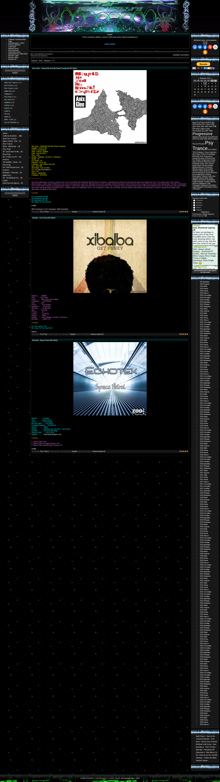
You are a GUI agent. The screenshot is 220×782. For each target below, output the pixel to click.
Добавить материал (181, 55)
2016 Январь (205, 439)
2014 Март (204, 389)
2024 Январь (205, 655)
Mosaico (201, 167)
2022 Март (204, 605)
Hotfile (34, 205)
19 (212, 89)
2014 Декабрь (205, 410)
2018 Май (203, 502)
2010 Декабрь (205, 302)
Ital (200, 180)
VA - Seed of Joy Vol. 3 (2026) (206, 755)
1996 (206, 126)
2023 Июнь (204, 639)
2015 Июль (204, 425)
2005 (198, 126)
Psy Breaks (196, 160)
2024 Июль (204, 668)
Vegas (211, 178)
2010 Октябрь (205, 297)
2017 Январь (205, 466)
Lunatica (207, 181)
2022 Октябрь (205, 621)
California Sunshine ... (10, 136)
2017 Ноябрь (205, 488)
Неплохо (199, 205)
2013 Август (204, 374)
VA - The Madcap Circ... (11, 178)
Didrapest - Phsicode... (11, 172)
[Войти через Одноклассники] (205, 52)
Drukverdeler (208, 169)
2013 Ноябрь (205, 380)
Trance (206, 152)
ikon (193, 174)
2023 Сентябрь (205, 646)
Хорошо (199, 203)
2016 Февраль (205, 441)
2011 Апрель (204, 311)
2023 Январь (205, 628)
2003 (210, 126)
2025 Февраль (205, 684)
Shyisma (207, 171)
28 (195, 95)
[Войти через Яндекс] (210, 47)
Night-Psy (8, 91)
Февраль (47, 61)
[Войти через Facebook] (205, 47)
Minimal (195, 167)
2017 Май (203, 475)
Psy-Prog (7, 97)
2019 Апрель (205, 527)
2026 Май (203, 717)
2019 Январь (205, 520)
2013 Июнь (204, 369)
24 (205, 92)
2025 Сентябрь (205, 700)
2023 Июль (204, 641)
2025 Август (204, 697)
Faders (214, 187)
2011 (40, 61)
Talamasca (205, 185)
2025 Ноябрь (205, 704)
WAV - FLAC (8, 119)
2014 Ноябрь (205, 407)
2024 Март (204, 659)
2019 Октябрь (205, 540)
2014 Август (204, 401)
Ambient (7, 102)
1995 (205, 139)
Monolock (201, 172)
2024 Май (203, 664)
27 (215, 92)
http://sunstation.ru (44, 169)
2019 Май (203, 529)
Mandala (200, 187)
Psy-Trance (8, 88)
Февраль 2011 (205, 78)
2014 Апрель (205, 392)
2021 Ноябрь (205, 596)
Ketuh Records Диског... (11, 183)
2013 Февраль (205, 360)
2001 (213, 124)
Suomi (6, 108)
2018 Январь (205, 493)
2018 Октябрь (205, 513)
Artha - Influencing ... (10, 146)
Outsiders (212, 185)
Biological (202, 183)
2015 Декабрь (205, 437)
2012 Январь (205, 331)
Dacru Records (198, 162)
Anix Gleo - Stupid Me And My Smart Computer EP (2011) (54, 68)
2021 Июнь (204, 585)
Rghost (34, 332)
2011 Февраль (205, 306)
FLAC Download (50, 209)
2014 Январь (205, 385)
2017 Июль (204, 479)
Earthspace (196, 176)
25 (209, 92)
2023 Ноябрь (205, 650)
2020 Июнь (204, 558)
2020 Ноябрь (205, 569)
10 (205, 86)
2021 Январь (205, 574)
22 (198, 92)
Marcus (213, 181)
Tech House (209, 163)
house (202, 163)
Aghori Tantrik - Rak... (11, 141)
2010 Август (204, 293)
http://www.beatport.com (53, 434)
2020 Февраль (205, 549)
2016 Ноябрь (205, 461)
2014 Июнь (204, 396)
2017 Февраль (205, 468)
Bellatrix (195, 180)
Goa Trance (8, 85)
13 (215, 86)
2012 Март (204, 336)
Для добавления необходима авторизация (205, 271)
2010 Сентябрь (205, 295)
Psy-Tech (7, 100)
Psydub (202, 144)
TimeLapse (196, 189)
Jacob (207, 172)
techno (199, 124)
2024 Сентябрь (205, 673)
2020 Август (204, 562)
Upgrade (195, 178)
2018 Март (204, 497)
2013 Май (203, 367)
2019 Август (204, 536)
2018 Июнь (204, 504)
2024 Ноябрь (205, 677)
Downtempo (203, 137)
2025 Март (204, 686)
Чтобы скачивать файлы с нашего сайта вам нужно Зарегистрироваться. (110, 37)
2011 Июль (204, 318)
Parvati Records (198, 158)
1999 (211, 131)
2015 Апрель (205, 419)
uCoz (138, 778)
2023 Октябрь (205, 648)
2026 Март (204, 713)
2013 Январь (205, 358)
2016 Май (203, 448)
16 (202, 89)
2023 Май (203, 637)
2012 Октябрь (205, 351)
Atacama (195, 183)
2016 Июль (204, 452)
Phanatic (200, 181)
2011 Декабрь (205, 329)
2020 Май (203, 556)
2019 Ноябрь (205, 542)
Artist (6, 117)
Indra (210, 176)
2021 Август (204, 589)
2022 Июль (204, 614)
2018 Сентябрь (205, 511)
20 (215, 89)
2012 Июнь (204, 342)
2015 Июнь (204, 423)
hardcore (213, 152)
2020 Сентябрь (205, 565)
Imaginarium (200, 174)
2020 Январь (205, 547)
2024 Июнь (204, 666)
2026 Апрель (205, 715)
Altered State (203, 178)
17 (205, 89)
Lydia (208, 183)
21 (195, 92)
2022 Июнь (204, 612)
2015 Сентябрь (205, 430)
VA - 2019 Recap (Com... (12, 167)
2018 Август (204, 509)
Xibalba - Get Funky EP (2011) (43, 218)
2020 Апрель (205, 553)
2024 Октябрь (205, 675)
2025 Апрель (205, 688)
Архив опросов (208, 214)
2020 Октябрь (205, 567)
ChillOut (203, 129)
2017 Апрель (205, 473)
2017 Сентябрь (205, 484)
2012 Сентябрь (205, 349)
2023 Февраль (205, 630)
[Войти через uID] (195, 47)
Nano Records (209, 162)
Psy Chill (211, 149)
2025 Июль (204, 695)
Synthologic (211, 180)
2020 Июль (204, 560)
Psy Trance (202, 145)
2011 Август (204, 320)
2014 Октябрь (205, 405)
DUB (207, 122)
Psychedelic (196, 131)
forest (194, 122)
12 (212, 86)
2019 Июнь (204, 531)
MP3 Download (37, 209)
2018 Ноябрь (205, 515)
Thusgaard (196, 185)
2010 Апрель (205, 284)
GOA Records (210, 158)
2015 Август (204, 428)
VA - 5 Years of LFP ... (11, 157)
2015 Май (203, 421)
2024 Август (204, 670)
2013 (194, 154)
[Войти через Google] (215, 47)
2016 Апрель (205, 446)
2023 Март (204, 632)
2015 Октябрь (205, 432)
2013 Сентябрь (205, 376)
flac (213, 122)
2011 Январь (205, 304)
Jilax (212, 171)
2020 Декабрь (205, 571)
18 (209, 89)
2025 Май (203, 691)
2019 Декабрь (205, 544)
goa (203, 131)
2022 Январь (205, 601)
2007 (194, 126)
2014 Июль (204, 398)
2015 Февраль (205, 414)
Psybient (214, 139)
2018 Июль (204, 506)
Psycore (195, 144)
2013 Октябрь (205, 378)
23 (202, 92)
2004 (197, 129)
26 (212, 92)
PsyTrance (201, 122)
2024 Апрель (205, 661)
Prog (208, 154)
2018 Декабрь (205, 518)
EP (211, 122)
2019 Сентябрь (205, 538)
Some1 (203, 180)
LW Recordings (207, 165)
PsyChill (211, 137)
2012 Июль (204, 345)
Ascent (195, 172)
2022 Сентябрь (205, 619)
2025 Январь (205, 682)
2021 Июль (204, 587)
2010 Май (203, 286)
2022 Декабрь (205, 625)
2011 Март (204, 309)
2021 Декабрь (205, 598)
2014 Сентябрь (205, 403)
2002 (194, 124)
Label (6, 111)
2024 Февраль (205, 657)
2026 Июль (204, 722)
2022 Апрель (205, 607)
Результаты (196, 214)
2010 (194, 139)
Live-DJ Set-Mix (10, 122)
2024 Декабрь (205, 679)
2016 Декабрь (205, 464)
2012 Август (204, 347)
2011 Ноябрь (205, 327)
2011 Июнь (204, 315)
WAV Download (62, 209)
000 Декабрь (204, 282)
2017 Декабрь (205, 491)
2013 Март (204, 363)
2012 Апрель (205, 338)
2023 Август (204, 643)
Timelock (204, 176)
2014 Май (203, 394)
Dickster (195, 171)
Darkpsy (200, 152)
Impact (200, 169)
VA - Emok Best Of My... (11, 151)
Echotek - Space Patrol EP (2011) (45, 340)
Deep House (197, 165)
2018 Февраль (205, 495)
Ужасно (199, 210)
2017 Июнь (204, 477)
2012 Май (203, 340)
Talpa (194, 187)
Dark (216, 137)
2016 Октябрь (205, 459)
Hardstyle (195, 163)
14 (195, 89)
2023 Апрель (205, 634)
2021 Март (204, 578)
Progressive (202, 134)
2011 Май (203, 313)
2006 (208, 129)
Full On (7, 105)
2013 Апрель (205, 365)
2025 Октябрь (205, 702)
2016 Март (204, 443)
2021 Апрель (205, 580)
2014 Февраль (205, 387)
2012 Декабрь (205, 356)
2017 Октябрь (205, 486)
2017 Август (204, 482)
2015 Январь (205, 412)
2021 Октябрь (205, 594)
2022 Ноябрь (205, 623)
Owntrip (208, 174)
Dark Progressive (206, 156)
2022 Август (204, 616)
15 (198, 89)
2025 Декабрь (205, 706)
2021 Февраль (205, 576)
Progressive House (208, 160)
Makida (195, 169)
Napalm (74, 212)
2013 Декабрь (205, 383)
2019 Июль (204, 533)
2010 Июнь (204, 288)
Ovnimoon (208, 167)
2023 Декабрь (205, 652)
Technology (207, 187)
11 (208, 86)
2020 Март (204, 551)
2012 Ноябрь (205, 354)
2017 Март (204, 470)
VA (5, 114)
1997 (206, 131)
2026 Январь (205, 709)
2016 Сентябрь (205, 457)
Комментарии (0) (98, 212)
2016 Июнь (204, 450)
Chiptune (7, 94)
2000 (209, 139)
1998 (201, 139)
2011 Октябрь (205, 324)
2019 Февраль (205, 522)
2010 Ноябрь (205, 300)
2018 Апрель (205, 500)
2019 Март (204, 524)
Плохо (198, 207)
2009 (202, 126)
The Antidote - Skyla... (11, 162)
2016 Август (204, 455)
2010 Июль (204, 291)
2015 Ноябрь (205, 434)
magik (194, 181)
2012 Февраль (205, 333)
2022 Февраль (205, 603)
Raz (214, 176)
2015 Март (204, 416)
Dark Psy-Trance (10, 82)
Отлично (199, 200)
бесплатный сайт (127, 778)
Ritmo (201, 171)
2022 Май (203, 610)
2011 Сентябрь (205, 322)
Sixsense (213, 172)
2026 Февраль (205, 711)
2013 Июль (204, 372)
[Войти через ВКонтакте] (200, 47)
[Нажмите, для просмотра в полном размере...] (110, 143)
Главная (34, 61)
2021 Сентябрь (205, 592)
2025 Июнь (204, 693)
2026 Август (204, 724)
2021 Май (203, 583)
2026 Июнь (204, 720)
